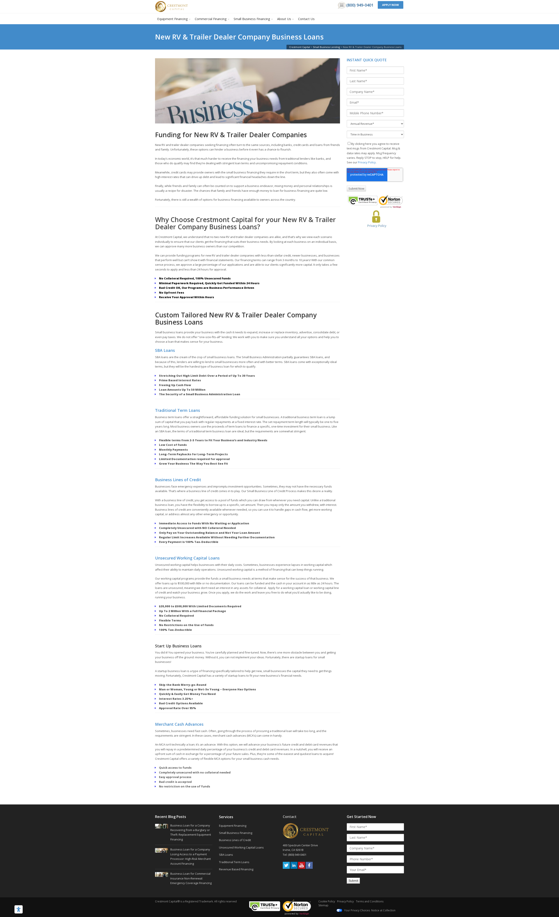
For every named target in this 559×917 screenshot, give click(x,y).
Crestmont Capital (299, 47)
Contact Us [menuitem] (306, 19)
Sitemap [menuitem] (323, 905)
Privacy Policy (367, 162)
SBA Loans (165, 350)
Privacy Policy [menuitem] (345, 901)
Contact (290, 816)
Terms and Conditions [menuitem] (369, 901)
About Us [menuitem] (284, 19)
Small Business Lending (326, 47)
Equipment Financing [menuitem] (172, 19)
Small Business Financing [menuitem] (252, 19)
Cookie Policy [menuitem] (326, 901)
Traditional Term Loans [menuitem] (234, 862)
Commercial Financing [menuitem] (211, 19)
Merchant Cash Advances (179, 724)
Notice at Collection (383, 910)
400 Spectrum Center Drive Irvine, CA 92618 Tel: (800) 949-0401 (301, 850)
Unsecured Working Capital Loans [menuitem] (241, 847)
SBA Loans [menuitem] (226, 855)
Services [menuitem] (226, 817)
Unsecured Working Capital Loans (187, 558)
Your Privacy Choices (356, 910)
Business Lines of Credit (178, 479)
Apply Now (390, 5)
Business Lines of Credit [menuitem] (235, 840)
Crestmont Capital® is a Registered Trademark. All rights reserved (196, 901)
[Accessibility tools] (18, 909)
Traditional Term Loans (177, 410)
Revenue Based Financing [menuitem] (236, 869)
